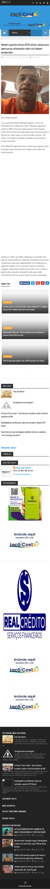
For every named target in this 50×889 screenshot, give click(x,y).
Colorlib (28, 886)
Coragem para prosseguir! (23, 402)
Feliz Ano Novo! (18, 391)
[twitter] (44, 2)
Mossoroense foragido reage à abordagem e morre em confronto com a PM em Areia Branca (30, 843)
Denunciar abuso (8, 447)
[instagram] (36, 2)
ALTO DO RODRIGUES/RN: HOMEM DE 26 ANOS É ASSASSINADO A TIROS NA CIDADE (30, 831)
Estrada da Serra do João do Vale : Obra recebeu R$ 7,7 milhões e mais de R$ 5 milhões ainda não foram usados (25, 308)
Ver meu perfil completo (21, 474)
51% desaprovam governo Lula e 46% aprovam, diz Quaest (23, 360)
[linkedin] (40, 2)
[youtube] (47, 2)
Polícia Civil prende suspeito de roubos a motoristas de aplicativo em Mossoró (29, 857)
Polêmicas (36, 57)
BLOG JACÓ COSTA (23, 467)
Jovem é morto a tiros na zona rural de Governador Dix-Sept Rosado (29, 868)
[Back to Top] (25, 882)
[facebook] (33, 2)
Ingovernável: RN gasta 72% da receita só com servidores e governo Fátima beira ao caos (23, 333)
